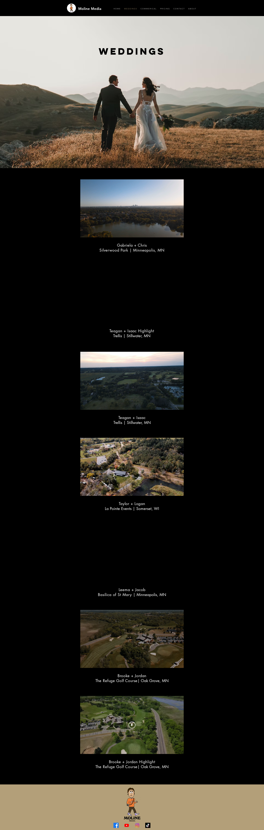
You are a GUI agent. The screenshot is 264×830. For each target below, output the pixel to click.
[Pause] (84, 233)
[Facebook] (116, 825)
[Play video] (132, 725)
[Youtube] (126, 825)
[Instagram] (137, 825)
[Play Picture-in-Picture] (175, 233)
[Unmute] (88, 233)
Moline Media (89, 9)
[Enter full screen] (180, 233)
